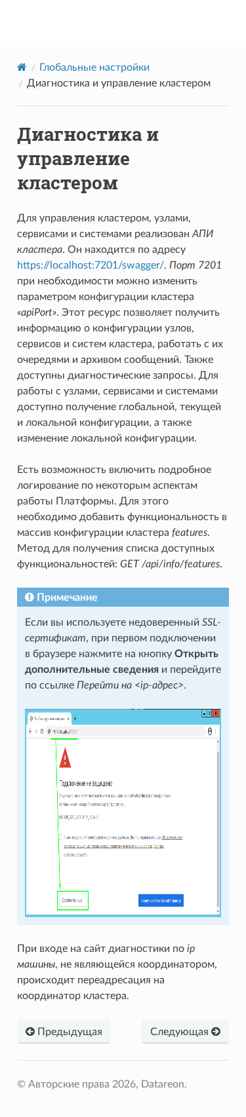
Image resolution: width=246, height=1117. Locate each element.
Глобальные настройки (94, 67)
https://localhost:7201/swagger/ (90, 265)
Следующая (180, 1032)
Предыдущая (68, 1032)
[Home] (22, 67)
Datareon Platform (132, 20)
